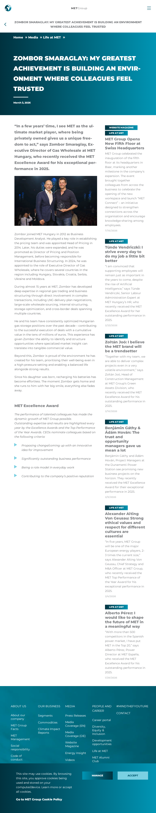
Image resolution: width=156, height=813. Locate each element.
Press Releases (75, 715)
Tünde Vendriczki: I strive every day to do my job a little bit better (125, 254)
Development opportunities (102, 742)
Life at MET (52, 37)
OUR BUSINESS (49, 706)
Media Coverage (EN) (75, 724)
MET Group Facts (19, 727)
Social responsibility (20, 747)
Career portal (101, 720)
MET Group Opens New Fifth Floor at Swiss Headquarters (124, 143)
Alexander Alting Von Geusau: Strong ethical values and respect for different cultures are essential (125, 525)
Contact (123, 713)
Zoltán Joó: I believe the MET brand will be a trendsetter (125, 346)
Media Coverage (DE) (75, 734)
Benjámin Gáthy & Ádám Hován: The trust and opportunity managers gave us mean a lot (123, 439)
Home (18, 37)
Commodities (47, 722)
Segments (45, 715)
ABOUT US (18, 706)
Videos (70, 760)
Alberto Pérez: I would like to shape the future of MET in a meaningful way (124, 620)
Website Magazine (72, 744)
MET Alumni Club (100, 759)
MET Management (20, 737)
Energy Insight (75, 753)
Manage (97, 775)
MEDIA (70, 706)
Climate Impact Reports (49, 730)
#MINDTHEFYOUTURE (132, 706)
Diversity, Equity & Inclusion (99, 730)
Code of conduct (17, 757)
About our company (18, 717)
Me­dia (33, 37)
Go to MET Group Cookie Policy (39, 799)
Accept (133, 775)
